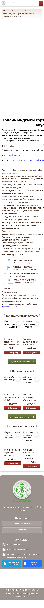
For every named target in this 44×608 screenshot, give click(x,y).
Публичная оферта (22, 575)
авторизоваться (9, 306)
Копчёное (28, 11)
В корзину (14, 352)
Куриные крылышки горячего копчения (28, 454)
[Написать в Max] (23, 3)
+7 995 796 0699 (13, 544)
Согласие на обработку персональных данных (22, 581)
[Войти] (41, 3)
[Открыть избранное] (28, 3)
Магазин (6, 11)
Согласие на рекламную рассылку (22, 585)
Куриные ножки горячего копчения (12, 452)
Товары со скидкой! (22, 523)
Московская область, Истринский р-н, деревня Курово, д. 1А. (23, 555)
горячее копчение (24, 160)
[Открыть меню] (9, 3)
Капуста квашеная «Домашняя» (29, 397)
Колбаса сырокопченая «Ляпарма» (30, 342)
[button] (34, 3)
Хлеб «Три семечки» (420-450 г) (11, 397)
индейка (37, 160)
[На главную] (3, 3)
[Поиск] (14, 3)
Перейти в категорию (20, 361)
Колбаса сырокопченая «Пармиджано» (12, 342)
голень (12, 160)
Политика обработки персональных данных (22, 578)
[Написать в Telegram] (19, 3)
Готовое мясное (17, 11)
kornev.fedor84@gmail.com (18, 549)
